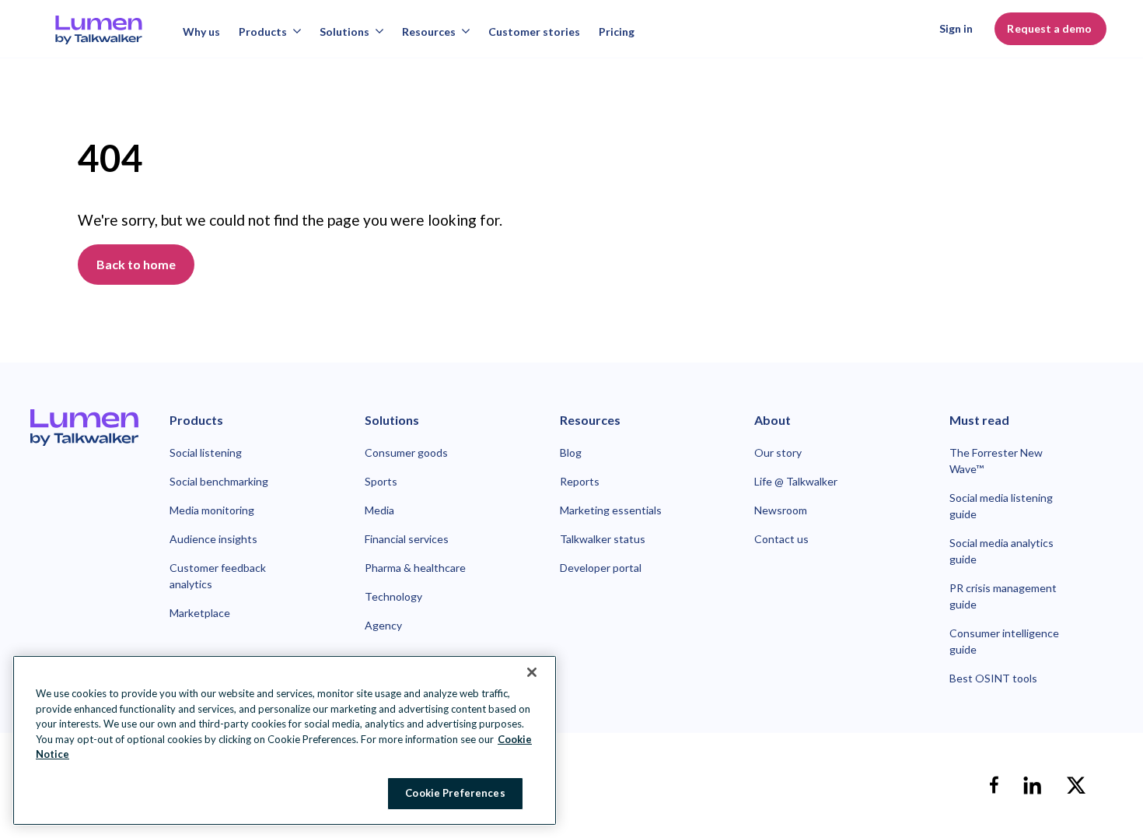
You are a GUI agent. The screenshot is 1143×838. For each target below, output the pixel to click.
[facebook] (994, 785)
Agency (383, 625)
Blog (571, 452)
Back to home (136, 264)
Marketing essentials (611, 510)
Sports (381, 481)
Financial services (407, 538)
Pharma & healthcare (415, 567)
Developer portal (600, 567)
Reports (579, 481)
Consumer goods (406, 452)
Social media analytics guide (1001, 551)
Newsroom (780, 510)
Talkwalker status (602, 538)
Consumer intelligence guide (1004, 641)
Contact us (781, 538)
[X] (1076, 785)
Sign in (956, 28)
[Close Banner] (532, 672)
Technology (393, 596)
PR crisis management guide (1003, 596)
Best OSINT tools (993, 678)
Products (263, 31)
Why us (201, 31)
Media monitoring (212, 510)
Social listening (206, 452)
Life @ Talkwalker (795, 481)
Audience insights (213, 538)
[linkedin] (1032, 785)
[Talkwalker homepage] (84, 427)
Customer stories (534, 31)
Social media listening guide (1001, 506)
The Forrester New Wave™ (996, 460)
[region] (284, 740)
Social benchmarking (219, 481)
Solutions (344, 31)
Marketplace (200, 612)
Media (379, 510)
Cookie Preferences (455, 793)
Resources (429, 31)
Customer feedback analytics (218, 576)
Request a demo (1050, 28)
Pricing (616, 31)
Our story (778, 452)
